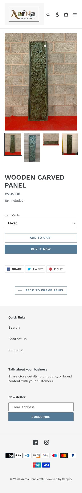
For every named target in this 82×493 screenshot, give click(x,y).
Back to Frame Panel (44, 290)
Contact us (17, 339)
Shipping (15, 350)
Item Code (12, 215)
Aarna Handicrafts (33, 479)
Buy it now (41, 249)
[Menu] (74, 14)
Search (14, 327)
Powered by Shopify (59, 479)
